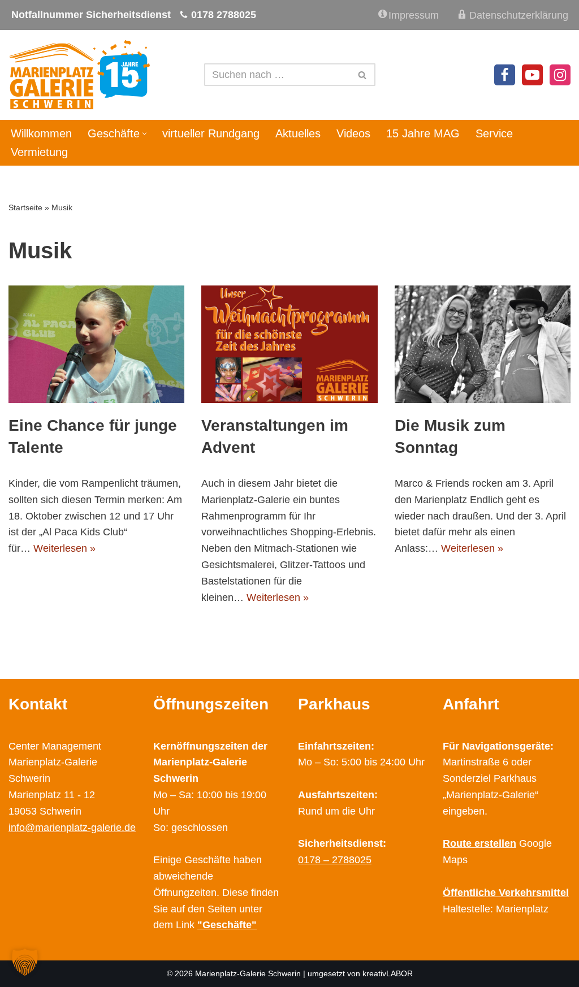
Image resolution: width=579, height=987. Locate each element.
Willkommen (41, 133)
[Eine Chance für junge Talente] (96, 344)
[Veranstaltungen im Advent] (289, 344)
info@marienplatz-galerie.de (72, 827)
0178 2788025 (223, 14)
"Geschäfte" (227, 924)
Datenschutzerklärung (518, 15)
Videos (353, 133)
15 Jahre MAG (423, 133)
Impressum (413, 15)
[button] (144, 134)
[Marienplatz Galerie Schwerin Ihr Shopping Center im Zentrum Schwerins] (79, 75)
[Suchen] (362, 74)
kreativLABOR (387, 973)
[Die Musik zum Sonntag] (483, 344)
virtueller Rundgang (211, 133)
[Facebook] (504, 74)
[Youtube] (532, 74)
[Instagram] (560, 74)
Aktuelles (298, 133)
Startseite (25, 207)
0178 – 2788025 (334, 859)
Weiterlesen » (64, 548)
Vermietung (39, 152)
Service (494, 133)
